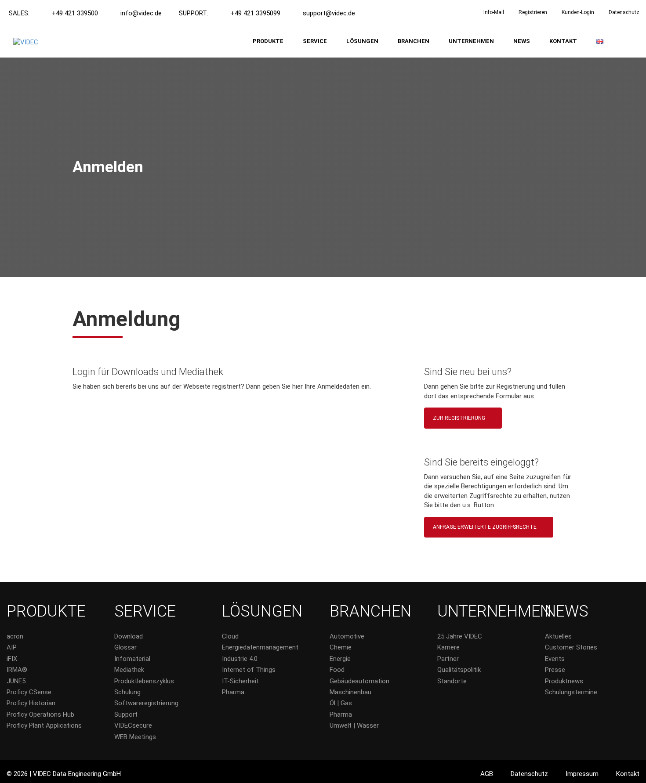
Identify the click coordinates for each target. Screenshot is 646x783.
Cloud (230, 636)
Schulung (127, 692)
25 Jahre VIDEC (459, 636)
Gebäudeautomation (359, 681)
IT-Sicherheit (240, 681)
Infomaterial (132, 659)
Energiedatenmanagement (260, 647)
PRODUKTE (268, 41)
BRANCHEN (413, 41)
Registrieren (533, 12)
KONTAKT (563, 41)
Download (128, 636)
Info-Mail (493, 12)
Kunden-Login (578, 12)
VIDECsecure (133, 725)
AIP (12, 647)
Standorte (452, 681)
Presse (555, 670)
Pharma (233, 692)
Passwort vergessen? (235, 537)
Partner (448, 659)
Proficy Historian (31, 703)
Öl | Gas (341, 703)
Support (126, 714)
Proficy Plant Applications (44, 725)
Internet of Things (249, 670)
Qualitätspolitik (459, 670)
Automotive (347, 636)
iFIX (12, 659)
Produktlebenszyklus (144, 681)
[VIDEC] (25, 42)
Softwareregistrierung (146, 703)
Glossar (125, 647)
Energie (340, 659)
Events (555, 659)
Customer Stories (571, 647)
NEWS (521, 41)
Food (337, 670)
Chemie (341, 647)
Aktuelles (558, 636)
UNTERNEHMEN (471, 41)
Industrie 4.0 (240, 659)
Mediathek (129, 670)
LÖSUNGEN (362, 41)
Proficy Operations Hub (40, 714)
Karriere (448, 647)
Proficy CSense (29, 692)
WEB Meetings (135, 737)
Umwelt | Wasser (354, 725)
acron (15, 636)
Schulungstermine (571, 692)
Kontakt (627, 774)
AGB (486, 774)
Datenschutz (624, 12)
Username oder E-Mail (111, 410)
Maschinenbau (350, 692)
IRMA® (17, 670)
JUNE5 (16, 681)
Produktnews (564, 681)
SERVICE (315, 41)
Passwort (91, 449)
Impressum (582, 774)
